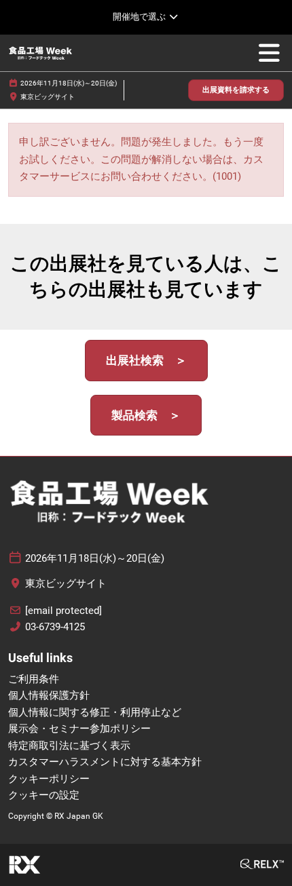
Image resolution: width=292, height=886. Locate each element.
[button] (236, 90)
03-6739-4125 (55, 627)
